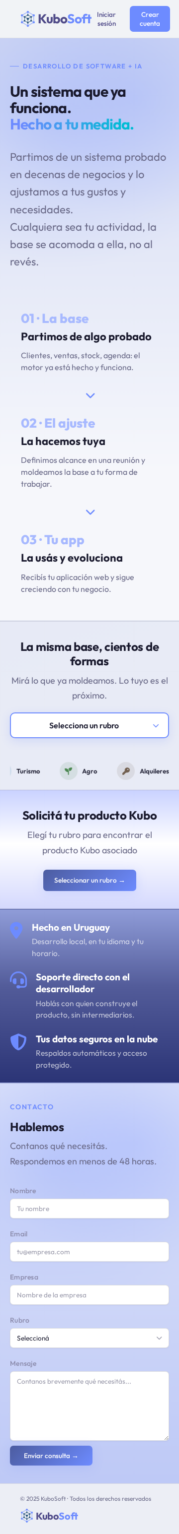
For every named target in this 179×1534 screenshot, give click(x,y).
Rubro (20, 1320)
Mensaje (23, 1363)
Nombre (23, 1190)
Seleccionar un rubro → (89, 880)
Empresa (24, 1277)
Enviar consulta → (51, 1455)
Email (19, 1233)
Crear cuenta (150, 19)
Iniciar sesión (106, 19)
